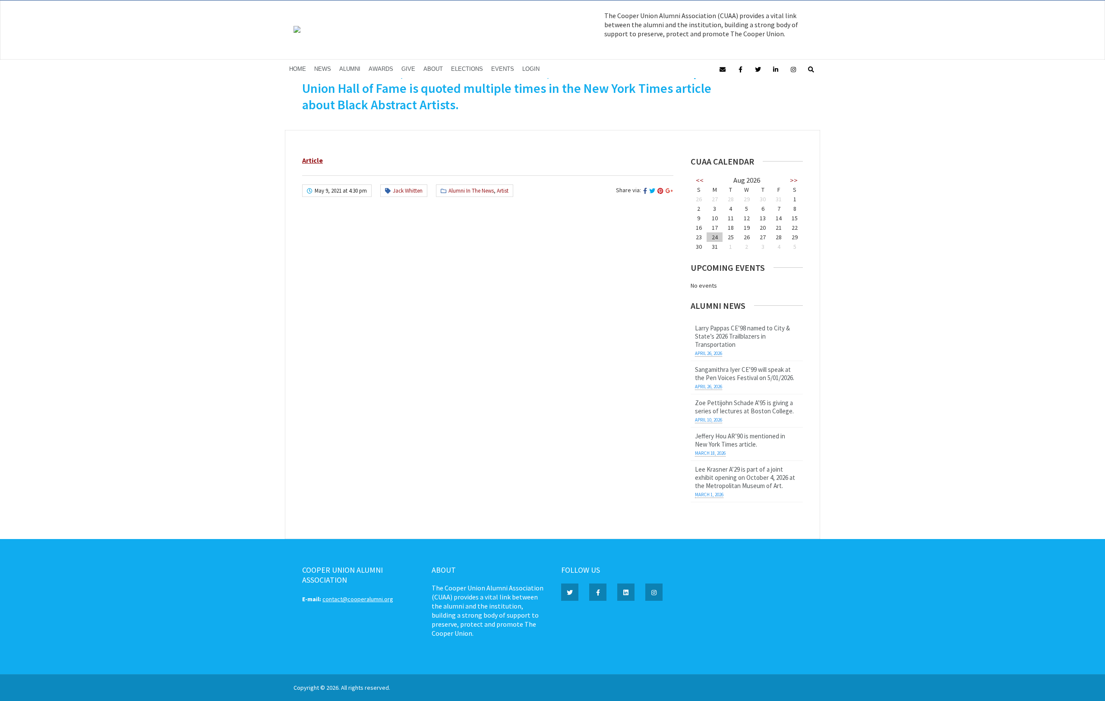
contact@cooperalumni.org (357, 599)
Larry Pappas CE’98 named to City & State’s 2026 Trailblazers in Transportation (742, 336)
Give (408, 69)
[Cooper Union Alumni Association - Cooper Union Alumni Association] (297, 31)
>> (794, 180)
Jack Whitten (408, 190)
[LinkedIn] (775, 69)
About (433, 69)
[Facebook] (740, 69)
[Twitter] (758, 69)
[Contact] (722, 69)
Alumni (349, 69)
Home (297, 69)
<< (700, 180)
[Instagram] (793, 69)
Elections (467, 69)
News (322, 69)
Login (531, 69)
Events (502, 69)
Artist (502, 190)
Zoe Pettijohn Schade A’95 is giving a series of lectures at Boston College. (744, 407)
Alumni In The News (471, 190)
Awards (381, 69)
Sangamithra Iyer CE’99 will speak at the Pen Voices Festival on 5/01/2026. (744, 373)
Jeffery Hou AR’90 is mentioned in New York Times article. (740, 440)
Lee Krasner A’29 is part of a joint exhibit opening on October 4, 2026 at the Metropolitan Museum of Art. (745, 477)
